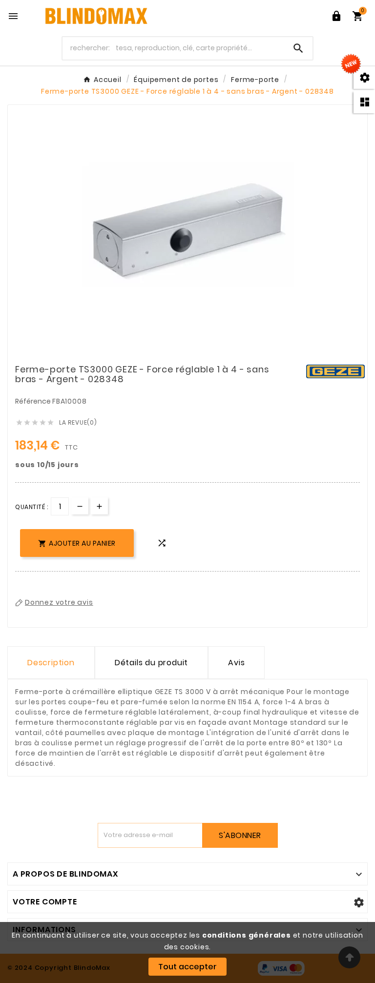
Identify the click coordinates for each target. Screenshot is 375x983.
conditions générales (246, 935)
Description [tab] (51, 662)
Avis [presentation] (236, 662)
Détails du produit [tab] (151, 662)
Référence (33, 401)
